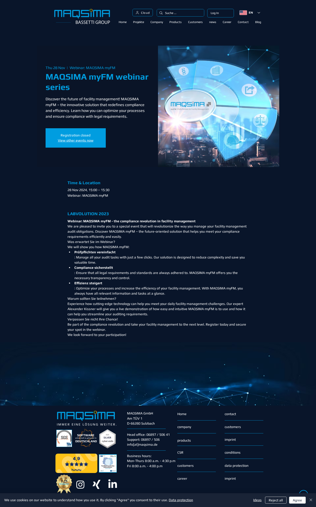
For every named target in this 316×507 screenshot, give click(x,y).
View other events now (76, 140)
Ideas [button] (257, 500)
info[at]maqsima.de (142, 444)
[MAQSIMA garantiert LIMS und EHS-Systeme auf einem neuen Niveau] (96, 484)
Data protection (181, 500)
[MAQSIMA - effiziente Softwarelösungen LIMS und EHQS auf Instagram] (80, 484)
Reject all (276, 500)
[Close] (310, 500)
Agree (297, 500)
